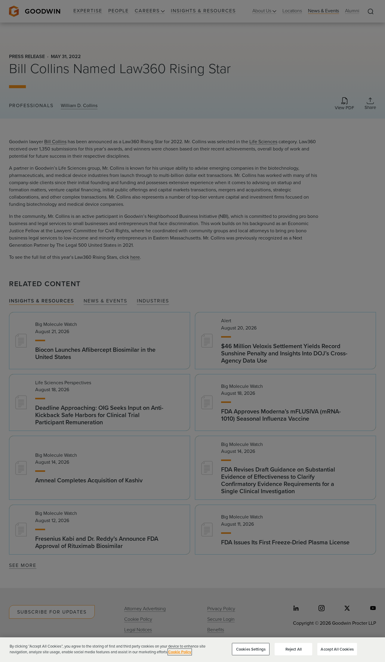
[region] (192, 649)
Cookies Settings (251, 649)
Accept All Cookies (337, 649)
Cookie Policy (179, 652)
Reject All (293, 649)
